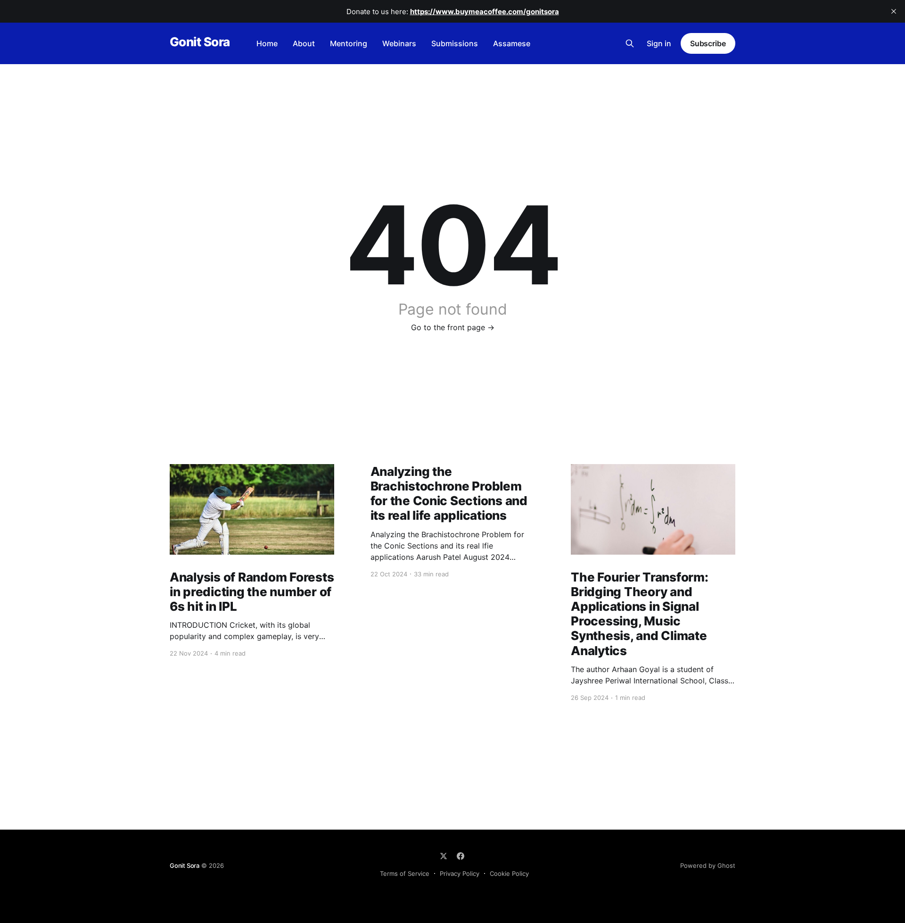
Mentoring (348, 43)
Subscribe (708, 43)
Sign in (659, 43)
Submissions (454, 43)
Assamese (511, 43)
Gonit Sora (200, 42)
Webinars (399, 43)
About (304, 43)
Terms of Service (404, 873)
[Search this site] (629, 43)
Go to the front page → (452, 327)
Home (267, 43)
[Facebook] (460, 856)
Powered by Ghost (707, 865)
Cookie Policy (509, 873)
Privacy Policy (459, 873)
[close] (893, 11)
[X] (443, 856)
